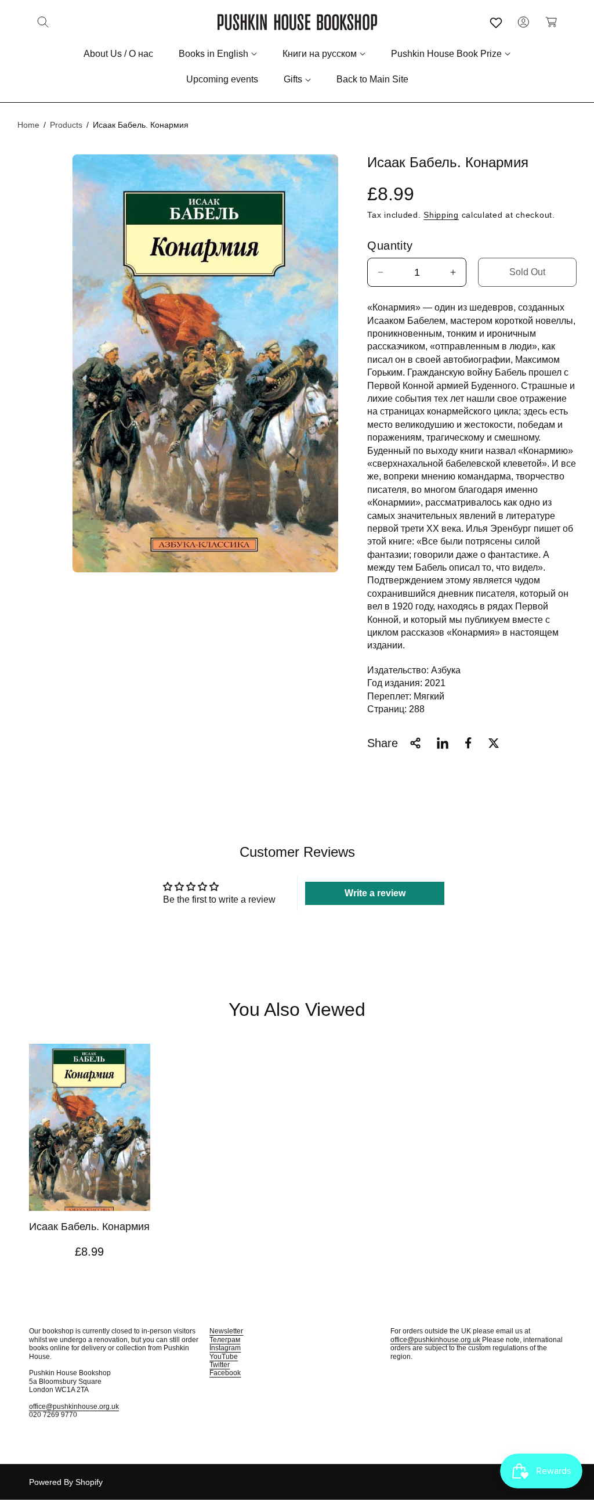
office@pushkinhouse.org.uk (74, 1406)
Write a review (375, 893)
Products (66, 124)
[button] (43, 22)
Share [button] (382, 743)
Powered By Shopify (66, 1482)
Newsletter (226, 1331)
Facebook (225, 1373)
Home (28, 124)
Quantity (389, 245)
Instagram (225, 1348)
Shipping (441, 214)
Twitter (219, 1365)
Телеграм (224, 1340)
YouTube (223, 1357)
